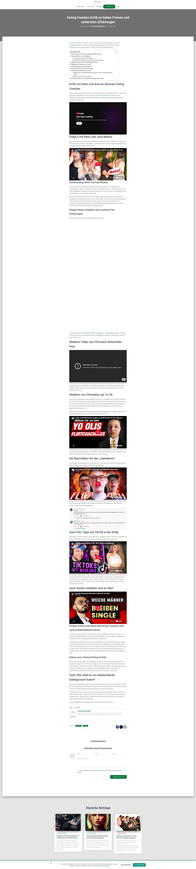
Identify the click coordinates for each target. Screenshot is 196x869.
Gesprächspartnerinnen (103, 95)
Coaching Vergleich (61, 833)
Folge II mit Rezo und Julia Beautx (80, 56)
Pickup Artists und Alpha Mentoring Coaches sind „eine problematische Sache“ (93, 73)
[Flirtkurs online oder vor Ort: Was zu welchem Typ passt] (127, 822)
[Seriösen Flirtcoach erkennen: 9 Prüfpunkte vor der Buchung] (68, 822)
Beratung (99, 6)
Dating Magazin (80, 6)
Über (71, 707)
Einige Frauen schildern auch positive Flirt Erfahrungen (88, 60)
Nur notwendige (126, 865)
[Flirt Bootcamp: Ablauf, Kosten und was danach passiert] (98, 822)
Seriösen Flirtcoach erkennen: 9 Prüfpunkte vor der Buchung (68, 837)
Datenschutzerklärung (104, 865)
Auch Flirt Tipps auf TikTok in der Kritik (82, 68)
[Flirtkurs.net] (98, 3)
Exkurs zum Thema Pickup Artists (82, 76)
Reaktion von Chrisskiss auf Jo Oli (81, 64)
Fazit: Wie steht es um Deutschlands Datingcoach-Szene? (87, 78)
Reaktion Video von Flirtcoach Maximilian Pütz (84, 62)
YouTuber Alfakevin (112, 501)
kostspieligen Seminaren (86, 646)
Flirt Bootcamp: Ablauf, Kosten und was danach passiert (97, 837)
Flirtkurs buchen (109, 6)
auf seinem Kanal (83, 411)
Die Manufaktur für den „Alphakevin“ (81, 66)
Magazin (85, 725)
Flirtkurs (78, 725)
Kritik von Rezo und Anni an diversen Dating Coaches (86, 54)
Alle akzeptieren (139, 865)
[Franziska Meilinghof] (73, 715)
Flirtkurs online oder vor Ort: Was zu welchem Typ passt (126, 837)
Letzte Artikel (76, 707)
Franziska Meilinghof (84, 711)
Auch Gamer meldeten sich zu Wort (81, 70)
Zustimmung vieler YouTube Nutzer (83, 58)
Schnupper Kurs (90, 6)
